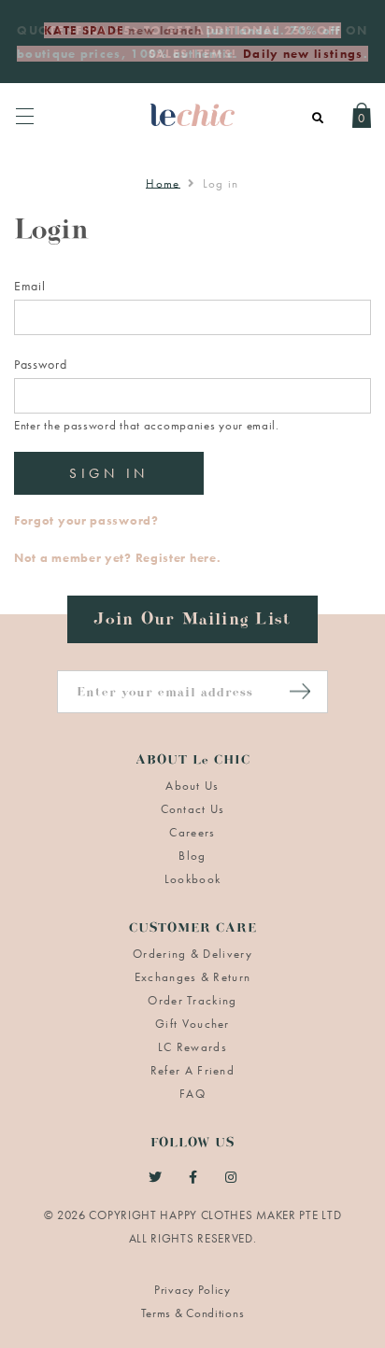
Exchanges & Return (192, 977)
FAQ (192, 1094)
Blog (192, 856)
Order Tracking (192, 1000)
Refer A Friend (192, 1070)
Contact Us (193, 809)
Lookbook (192, 879)
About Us (192, 785)
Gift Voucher (192, 1024)
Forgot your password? (86, 520)
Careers (192, 832)
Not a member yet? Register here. (117, 558)
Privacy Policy (192, 1290)
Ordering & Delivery (192, 954)
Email (30, 285)
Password (40, 364)
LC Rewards (192, 1047)
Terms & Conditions (193, 1313)
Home (162, 183)
